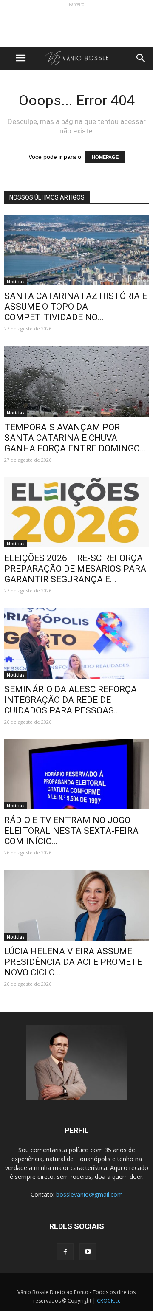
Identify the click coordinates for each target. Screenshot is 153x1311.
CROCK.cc (108, 1300)
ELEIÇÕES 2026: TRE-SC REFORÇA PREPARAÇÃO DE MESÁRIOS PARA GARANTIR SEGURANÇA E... (75, 568)
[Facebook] (65, 1251)
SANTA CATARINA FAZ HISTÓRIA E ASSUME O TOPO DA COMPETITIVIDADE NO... (75, 306)
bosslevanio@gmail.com (89, 1194)
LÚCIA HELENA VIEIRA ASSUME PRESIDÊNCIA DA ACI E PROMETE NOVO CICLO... (73, 962)
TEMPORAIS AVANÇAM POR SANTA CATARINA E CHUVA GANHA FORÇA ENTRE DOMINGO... (75, 438)
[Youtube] (87, 1251)
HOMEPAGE (105, 157)
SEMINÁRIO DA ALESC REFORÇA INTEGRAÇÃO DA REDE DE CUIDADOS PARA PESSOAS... (70, 700)
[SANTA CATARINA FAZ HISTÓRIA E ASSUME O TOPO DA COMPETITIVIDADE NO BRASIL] (76, 250)
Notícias (16, 282)
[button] (141, 58)
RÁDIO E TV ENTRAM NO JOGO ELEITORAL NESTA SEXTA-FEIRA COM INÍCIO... (71, 830)
